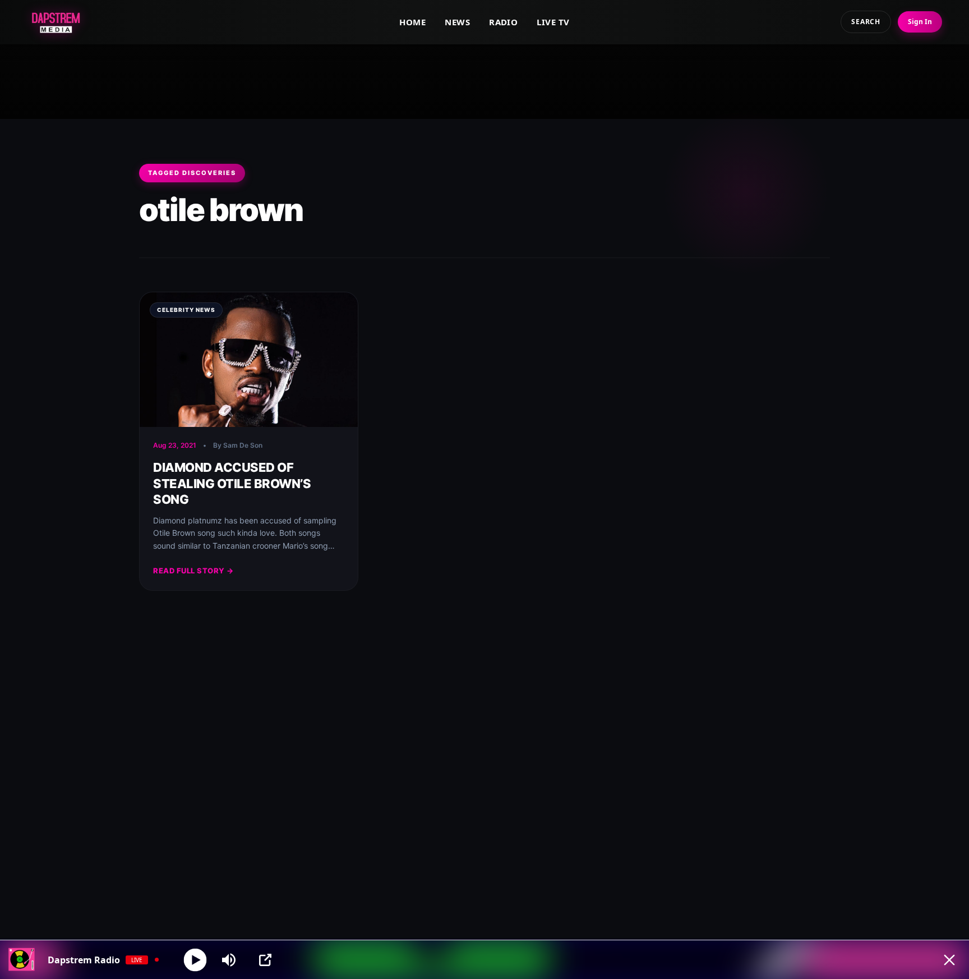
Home (412, 21)
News (457, 21)
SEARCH (865, 21)
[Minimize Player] (949, 960)
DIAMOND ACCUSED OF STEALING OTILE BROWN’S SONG (232, 483)
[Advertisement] (484, 79)
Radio (503, 21)
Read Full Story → (193, 570)
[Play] (195, 959)
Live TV (553, 21)
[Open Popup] (265, 960)
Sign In (920, 21)
